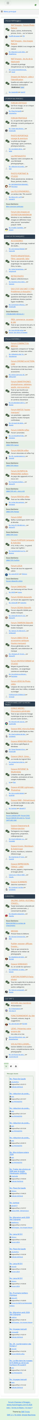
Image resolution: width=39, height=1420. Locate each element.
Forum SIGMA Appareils (21, 597)
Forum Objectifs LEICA (14, 581)
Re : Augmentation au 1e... (17, 551)
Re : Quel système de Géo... (17, 734)
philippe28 (12, 633)
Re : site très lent (14, 1024)
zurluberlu (12, 736)
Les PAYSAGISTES (18, 156)
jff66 (10, 939)
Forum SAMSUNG (18, 586)
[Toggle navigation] (8, 3)
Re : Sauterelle (13, 92)
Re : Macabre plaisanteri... (17, 914)
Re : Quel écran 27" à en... (17, 857)
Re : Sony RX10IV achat (16, 330)
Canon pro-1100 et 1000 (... (17, 875)
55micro (24, 574)
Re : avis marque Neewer (17, 249)
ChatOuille (12, 131)
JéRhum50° (12, 377)
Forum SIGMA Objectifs (21, 607)
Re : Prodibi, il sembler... (16, 228)
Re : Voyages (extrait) (18, 1329)
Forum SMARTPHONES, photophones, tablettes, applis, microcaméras (21, 384)
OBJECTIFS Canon (12, 445)
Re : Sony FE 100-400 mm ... (17, 525)
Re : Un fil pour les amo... (17, 1055)
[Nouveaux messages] (7, 30)
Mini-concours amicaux (14, 206)
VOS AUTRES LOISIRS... (21, 1044)
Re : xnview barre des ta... (17, 762)
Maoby (11, 405)
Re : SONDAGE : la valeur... (17, 970)
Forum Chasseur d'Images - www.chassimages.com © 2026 (19, 1403)
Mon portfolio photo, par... (17, 1037)
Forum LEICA (16, 566)
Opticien (11, 284)
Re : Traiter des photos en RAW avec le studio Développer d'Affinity (20, 1171)
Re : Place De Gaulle (15, 111)
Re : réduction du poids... (20, 1093)
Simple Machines (29, 1415)
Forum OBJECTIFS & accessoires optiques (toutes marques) (20, 641)
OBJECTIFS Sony (12, 535)
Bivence (11, 553)
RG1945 (11, 959)
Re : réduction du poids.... (17, 166)
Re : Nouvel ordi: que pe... (17, 722)
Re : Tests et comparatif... (17, 990)
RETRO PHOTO (17, 276)
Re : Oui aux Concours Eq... (17, 937)
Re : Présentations (14, 1009)
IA (9, 782)
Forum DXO (25, 815)
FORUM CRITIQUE (19, 103)
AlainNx (11, 916)
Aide (8, 1408)
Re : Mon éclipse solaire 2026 (19, 1153)
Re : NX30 (12, 592)
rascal (13, 72)
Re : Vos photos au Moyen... (18, 674)
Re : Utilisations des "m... (16, 354)
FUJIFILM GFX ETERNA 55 (17, 695)
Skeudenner (13, 356)
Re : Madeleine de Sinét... (17, 957)
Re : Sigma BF (13, 603)
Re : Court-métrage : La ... (17, 839)
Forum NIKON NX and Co (15, 818)
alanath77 (22, 808)
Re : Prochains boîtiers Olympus (19, 1294)
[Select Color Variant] (35, 5)
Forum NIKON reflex (20, 450)
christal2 (11, 697)
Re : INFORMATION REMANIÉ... (18, 184)
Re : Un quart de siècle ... (16, 423)
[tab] (6, 1066)
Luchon (11, 764)
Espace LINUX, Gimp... (20, 756)
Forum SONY (16, 517)
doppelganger (13, 1039)
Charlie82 (12, 841)
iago (10, 169)
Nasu (13, 1382)
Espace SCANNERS (19, 882)
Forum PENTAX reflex (20, 496)
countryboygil (13, 1057)
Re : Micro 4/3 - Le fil (15, 197)
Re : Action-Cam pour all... (17, 375)
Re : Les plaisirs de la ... (16, 149)
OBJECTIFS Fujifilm (12, 560)
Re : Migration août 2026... (17, 52)
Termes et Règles (17, 1408)
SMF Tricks (25, 1412)
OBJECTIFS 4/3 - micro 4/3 (15, 491)
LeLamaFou (12, 113)
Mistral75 (12, 484)
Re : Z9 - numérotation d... (17, 456)
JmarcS (11, 230)
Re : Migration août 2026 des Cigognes (20, 1218)
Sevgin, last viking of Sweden (18, 332)
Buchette (14, 676)
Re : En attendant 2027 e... (17, 403)
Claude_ (11, 877)
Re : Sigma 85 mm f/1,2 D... (17, 616)
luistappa (12, 438)
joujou (20, 592)
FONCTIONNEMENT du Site (23, 1015)
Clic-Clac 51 (12, 1011)
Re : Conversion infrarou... (17, 305)
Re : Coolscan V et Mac (16, 887)
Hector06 (12, 251)
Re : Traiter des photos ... (16, 129)
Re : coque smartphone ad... (18, 70)
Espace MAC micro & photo (22, 728)
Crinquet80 (14, 1332)
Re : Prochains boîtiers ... (16, 482)
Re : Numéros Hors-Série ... (17, 282)
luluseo (11, 972)
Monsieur (14, 187)
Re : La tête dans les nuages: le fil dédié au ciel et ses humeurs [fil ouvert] (21, 1362)
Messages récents (12, 1073)
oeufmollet (12, 724)
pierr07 (23, 92)
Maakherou (12, 54)
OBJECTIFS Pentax (12, 512)
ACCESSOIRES (17, 241)
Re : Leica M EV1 (14, 574)
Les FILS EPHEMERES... (21, 191)
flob (14, 782)
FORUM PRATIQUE (19, 118)
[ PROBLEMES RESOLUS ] (15, 314)
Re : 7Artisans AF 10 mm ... (17, 654)
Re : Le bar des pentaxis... (17, 502)
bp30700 (11, 795)
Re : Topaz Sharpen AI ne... (17, 749)
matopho (23, 603)
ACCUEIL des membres (21, 1003)
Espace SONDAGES (19, 964)
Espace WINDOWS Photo (21, 741)
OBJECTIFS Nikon (12, 465)
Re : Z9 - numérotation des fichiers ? (20, 1345)
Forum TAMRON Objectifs (22, 622)
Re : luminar (12, 808)
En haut (28, 1408)
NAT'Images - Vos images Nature (21, 1227)
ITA (24, 36)
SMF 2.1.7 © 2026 (14, 1415)
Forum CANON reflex (20, 430)
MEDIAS (14, 931)
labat (10, 151)
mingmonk (12, 271)
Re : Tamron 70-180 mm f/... (17, 631)
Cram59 (11, 859)
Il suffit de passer (14, 36)
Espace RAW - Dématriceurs (23, 800)
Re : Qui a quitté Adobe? (16, 793)
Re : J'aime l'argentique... (16, 269)
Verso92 (11, 458)
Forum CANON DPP (13, 815)
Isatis (22, 87)
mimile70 (12, 199)
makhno (14, 1317)
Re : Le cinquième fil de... (16, 436)
